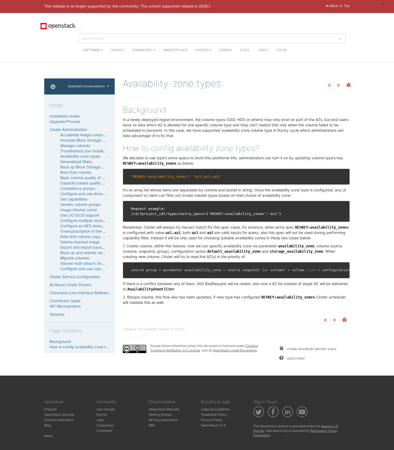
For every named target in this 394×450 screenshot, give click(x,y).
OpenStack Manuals (164, 409)
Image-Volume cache (78, 209)
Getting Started (160, 415)
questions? (295, 358)
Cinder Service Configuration (75, 276)
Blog (47, 425)
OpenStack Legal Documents (235, 350)
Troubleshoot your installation (85, 151)
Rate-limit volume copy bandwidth (90, 236)
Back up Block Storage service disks (92, 167)
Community (143, 50)
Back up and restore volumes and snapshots (99, 252)
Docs (245, 50)
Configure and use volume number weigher (98, 268)
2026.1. (205, 6)
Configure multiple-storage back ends (93, 220)
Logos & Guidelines (215, 409)
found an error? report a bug (311, 349)
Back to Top (339, 6)
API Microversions (65, 306)
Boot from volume (75, 172)
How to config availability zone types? (83, 347)
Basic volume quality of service (87, 177)
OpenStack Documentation (86, 86)
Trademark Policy (214, 415)
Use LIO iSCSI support (79, 215)
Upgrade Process (65, 121)
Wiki (152, 425)
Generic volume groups (80, 204)
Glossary (57, 314)
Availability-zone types (80, 156)
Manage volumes (75, 145)
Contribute (104, 431)
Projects (50, 409)
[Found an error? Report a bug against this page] (348, 85)
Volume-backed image (80, 242)
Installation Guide (65, 116)
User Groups (105, 409)
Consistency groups (77, 188)
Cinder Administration (68, 129)
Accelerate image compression (87, 135)
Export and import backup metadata (92, 247)
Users (116, 50)
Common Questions (58, 420)
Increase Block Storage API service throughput (101, 140)
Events (202, 50)
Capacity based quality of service (89, 183)
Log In (281, 50)
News (48, 436)
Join (262, 50)
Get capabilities (73, 199)
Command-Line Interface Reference (81, 292)
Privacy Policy (212, 420)
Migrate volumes (74, 258)
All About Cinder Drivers (70, 284)
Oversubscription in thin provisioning (92, 231)
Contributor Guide (65, 300)
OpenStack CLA (213, 425)
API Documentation (163, 420)
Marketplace (175, 50)
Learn (224, 50)
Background (60, 341)
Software (92, 50)
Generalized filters (76, 161)
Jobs (100, 420)
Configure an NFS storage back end (92, 226)
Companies (104, 425)
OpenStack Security (59, 415)
